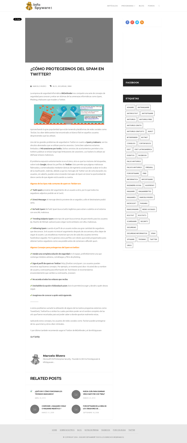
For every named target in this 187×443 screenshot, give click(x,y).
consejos (131, 143)
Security (144, 221)
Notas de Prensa (91, 430)
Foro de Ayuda (119, 430)
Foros (151, 6)
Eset (129, 149)
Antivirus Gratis (134, 125)
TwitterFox (44, 311)
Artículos (112, 6)
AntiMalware (143, 107)
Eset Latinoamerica (143, 149)
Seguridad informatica (137, 233)
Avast (150, 131)
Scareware (132, 221)
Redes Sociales (148, 209)
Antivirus (131, 119)
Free (144, 173)
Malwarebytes (145, 191)
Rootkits (142, 215)
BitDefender (80, 330)
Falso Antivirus (134, 161)
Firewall (149, 167)
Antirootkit (132, 113)
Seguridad (62, 86)
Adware (130, 107)
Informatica (132, 179)
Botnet (144, 137)
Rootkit (130, 215)
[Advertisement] (147, 52)
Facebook (142, 155)
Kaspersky (149, 185)
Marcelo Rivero (39, 86)
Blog (141, 6)
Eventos (130, 155)
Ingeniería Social (134, 185)
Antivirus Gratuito (135, 131)
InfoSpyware (96, 330)
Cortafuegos (145, 143)
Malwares (43, 100)
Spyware (130, 239)
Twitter (62, 100)
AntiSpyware (147, 113)
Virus (129, 245)
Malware (131, 191)
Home (54, 430)
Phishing (33, 100)
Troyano (142, 239)
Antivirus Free (145, 119)
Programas (127, 6)
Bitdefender (132, 137)
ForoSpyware (133, 173)
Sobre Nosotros (67, 430)
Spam (69, 86)
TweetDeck (35, 311)
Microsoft (131, 203)
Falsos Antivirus (134, 167)
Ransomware (133, 209)
